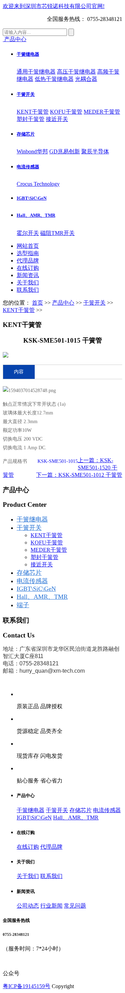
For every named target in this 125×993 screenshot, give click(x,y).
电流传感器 (28, 166)
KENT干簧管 (33, 112)
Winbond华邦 (32, 151)
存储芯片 (26, 134)
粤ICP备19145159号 (26, 986)
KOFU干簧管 (66, 112)
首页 (37, 303)
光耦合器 (86, 79)
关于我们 (28, 282)
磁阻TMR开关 (57, 233)
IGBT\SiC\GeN (32, 198)
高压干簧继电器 (76, 72)
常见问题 (75, 906)
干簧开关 (26, 94)
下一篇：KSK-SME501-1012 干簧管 (79, 475)
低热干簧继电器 (54, 79)
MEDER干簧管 (102, 112)
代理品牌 (28, 260)
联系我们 (28, 290)
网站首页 (28, 246)
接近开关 (57, 119)
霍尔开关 (28, 233)
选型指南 (28, 253)
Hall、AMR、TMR (36, 215)
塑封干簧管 (30, 119)
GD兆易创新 (64, 151)
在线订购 (28, 268)
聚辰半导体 (95, 151)
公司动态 (28, 906)
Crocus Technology (38, 184)
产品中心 (63, 303)
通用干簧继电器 (36, 72)
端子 (23, 605)
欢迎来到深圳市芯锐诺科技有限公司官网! (54, 6)
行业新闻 (51, 906)
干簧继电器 (28, 54)
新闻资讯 (28, 275)
